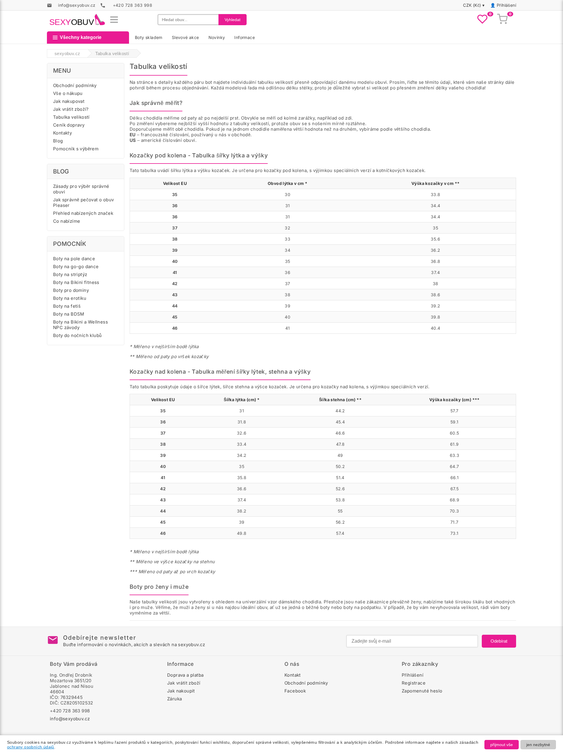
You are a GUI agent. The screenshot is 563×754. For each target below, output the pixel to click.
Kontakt (292, 675)
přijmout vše (501, 744)
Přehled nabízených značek (83, 213)
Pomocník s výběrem (76, 149)
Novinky (216, 37)
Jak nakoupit (181, 691)
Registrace (413, 683)
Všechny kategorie (80, 37)
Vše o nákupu (68, 93)
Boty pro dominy (71, 290)
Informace (244, 37)
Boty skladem (148, 37)
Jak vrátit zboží (183, 683)
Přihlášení (506, 5)
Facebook (295, 691)
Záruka (174, 699)
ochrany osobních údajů (30, 747)
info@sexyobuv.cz (70, 718)
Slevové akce (185, 37)
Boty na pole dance (74, 258)
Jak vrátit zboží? (71, 109)
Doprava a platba (185, 675)
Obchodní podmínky (75, 85)
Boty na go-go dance (76, 266)
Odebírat (499, 641)
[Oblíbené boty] (482, 19)
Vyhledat (232, 19)
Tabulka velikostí (71, 117)
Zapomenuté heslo (422, 691)
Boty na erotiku (69, 298)
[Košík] (502, 19)
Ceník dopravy (68, 125)
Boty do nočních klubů (77, 335)
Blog (58, 141)
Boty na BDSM (68, 314)
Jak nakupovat (68, 101)
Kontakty (62, 133)
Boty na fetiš (67, 306)
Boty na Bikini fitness (76, 282)
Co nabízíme (66, 221)
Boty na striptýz (70, 274)
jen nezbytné (538, 744)
